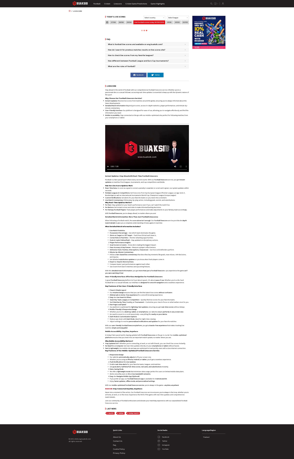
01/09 (177, 22)
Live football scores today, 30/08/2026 (149, 22)
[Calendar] (107, 22)
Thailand (206, 437)
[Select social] (216, 4)
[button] (153, 18)
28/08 (121, 22)
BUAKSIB (108, 389)
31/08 (169, 22)
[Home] (70, 11)
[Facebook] (215, 3)
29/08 (129, 22)
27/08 (113, 22)
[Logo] (80, 3)
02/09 (185, 22)
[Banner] (208, 33)
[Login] (222, 4)
